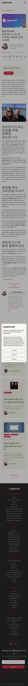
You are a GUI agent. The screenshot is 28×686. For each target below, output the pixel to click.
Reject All (14, 359)
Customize (14, 354)
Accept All (14, 350)
